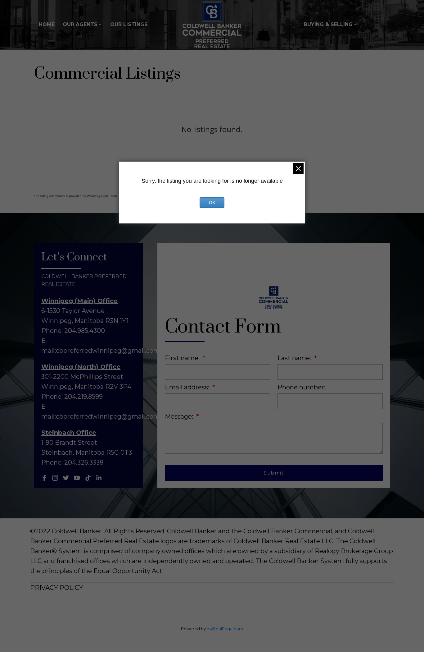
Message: (180, 416)
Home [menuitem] (47, 24)
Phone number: (301, 387)
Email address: (188, 387)
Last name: (295, 358)
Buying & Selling (328, 24)
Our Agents (80, 24)
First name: (183, 358)
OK (212, 202)
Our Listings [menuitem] (129, 24)
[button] (44, 478)
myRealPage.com (225, 629)
